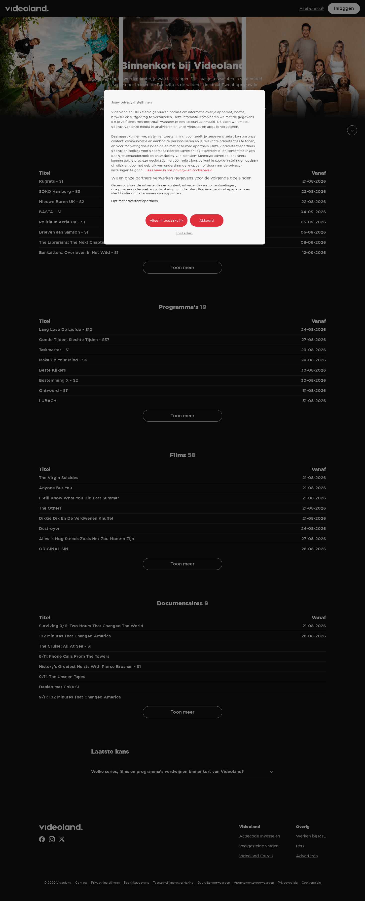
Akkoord (206, 220)
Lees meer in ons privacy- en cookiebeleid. (179, 170)
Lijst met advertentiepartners (134, 201)
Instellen (184, 233)
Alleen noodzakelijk (166, 220)
